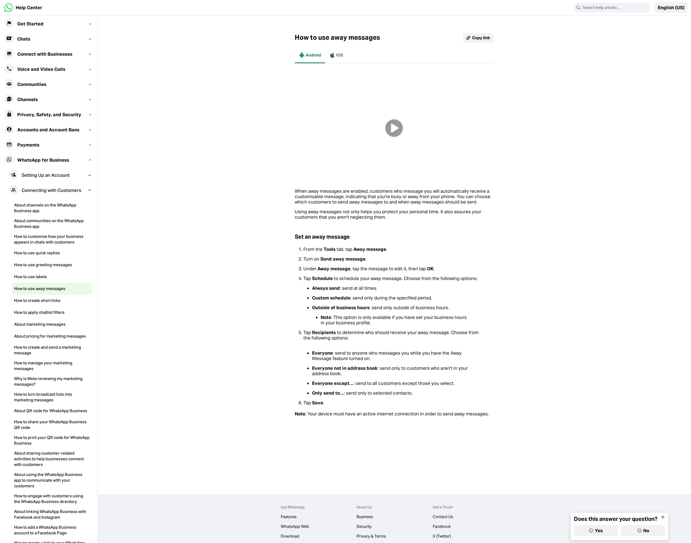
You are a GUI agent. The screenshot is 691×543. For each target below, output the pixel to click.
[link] (23, 7)
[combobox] (615, 7)
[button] (671, 7)
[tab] (310, 55)
